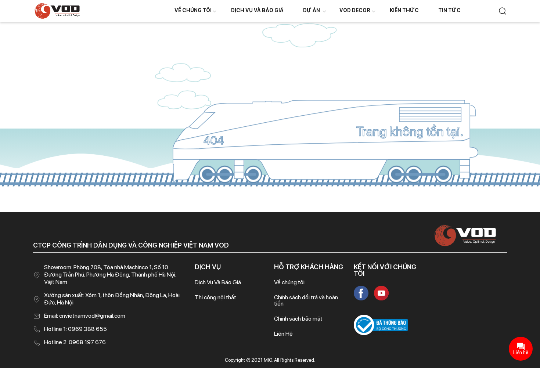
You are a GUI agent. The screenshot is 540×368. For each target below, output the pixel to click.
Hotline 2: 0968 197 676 (75, 342)
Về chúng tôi (193, 10)
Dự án (311, 10)
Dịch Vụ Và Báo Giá (257, 10)
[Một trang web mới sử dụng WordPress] (57, 10)
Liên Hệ (283, 333)
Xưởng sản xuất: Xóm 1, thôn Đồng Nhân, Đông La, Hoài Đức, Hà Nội (112, 299)
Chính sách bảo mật (298, 318)
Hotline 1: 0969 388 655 (75, 328)
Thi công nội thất (215, 297)
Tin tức (449, 10)
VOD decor (354, 10)
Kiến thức (404, 10)
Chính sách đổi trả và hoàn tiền (306, 300)
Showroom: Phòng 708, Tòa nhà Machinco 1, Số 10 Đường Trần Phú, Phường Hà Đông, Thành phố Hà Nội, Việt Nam (110, 274)
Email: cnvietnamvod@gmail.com (84, 315)
